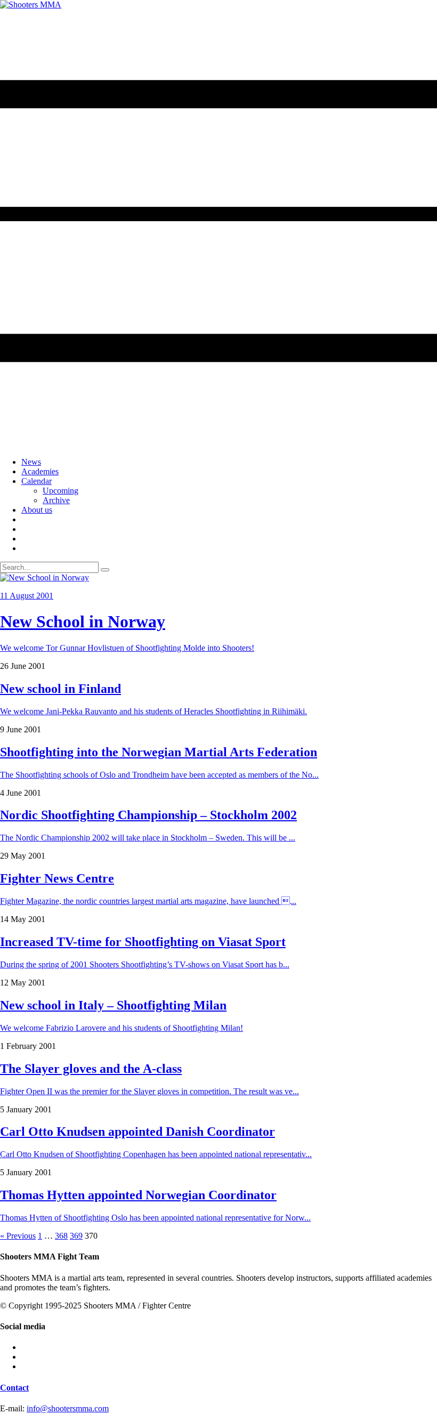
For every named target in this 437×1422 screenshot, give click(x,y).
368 (61, 1235)
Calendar (36, 481)
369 (76, 1235)
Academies (40, 471)
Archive (56, 500)
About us (36, 509)
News (31, 461)
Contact (14, 1387)
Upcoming (60, 490)
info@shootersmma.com (68, 1408)
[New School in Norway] (44, 577)
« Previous (18, 1235)
